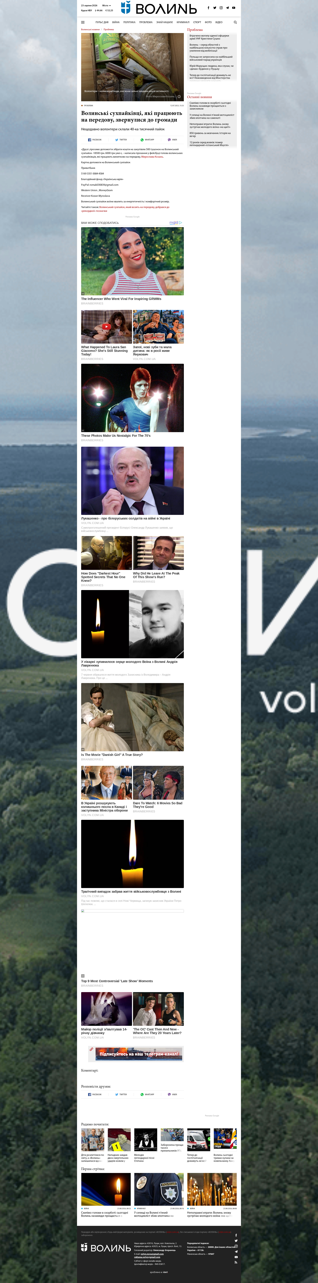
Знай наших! (164, 22)
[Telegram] (227, 9)
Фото (208, 22)
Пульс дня (102, 22)
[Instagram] (221, 9)
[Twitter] (214, 9)
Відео (218, 22)
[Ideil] (159, 1272)
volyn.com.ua (173, 1232)
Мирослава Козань (152, 157)
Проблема (146, 22)
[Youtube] (233, 9)
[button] (106, 5)
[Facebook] (208, 9)
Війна (116, 22)
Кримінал (183, 22)
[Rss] (236, 1262)
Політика (129, 22)
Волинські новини (90, 29)
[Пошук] (235, 22)
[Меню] (83, 22)
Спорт (197, 22)
